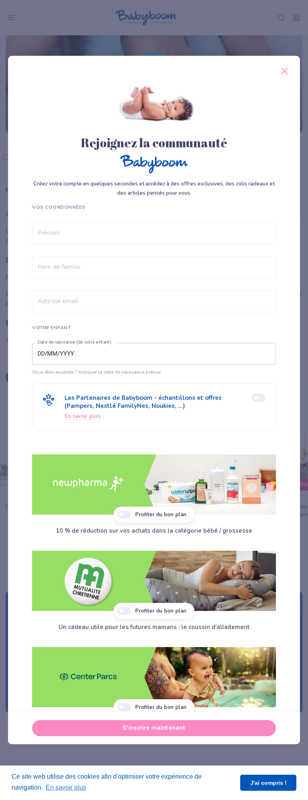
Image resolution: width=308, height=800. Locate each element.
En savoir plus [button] (66, 787)
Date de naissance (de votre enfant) (74, 342)
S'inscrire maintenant (154, 728)
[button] (154, 407)
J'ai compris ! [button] (268, 783)
